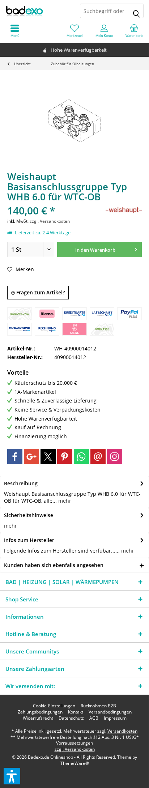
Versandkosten (122, 731)
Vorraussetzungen (74, 743)
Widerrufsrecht (38, 718)
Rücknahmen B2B (98, 706)
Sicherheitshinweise (28, 515)
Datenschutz (71, 718)
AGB (93, 718)
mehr (64, 500)
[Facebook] (14, 456)
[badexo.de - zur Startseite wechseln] (37, 11)
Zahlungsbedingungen (40, 712)
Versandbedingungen (110, 712)
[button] (12, 776)
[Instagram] (114, 456)
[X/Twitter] (48, 456)
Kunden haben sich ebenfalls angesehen (53, 565)
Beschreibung (21, 483)
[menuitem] (134, 30)
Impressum (115, 718)
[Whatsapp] (81, 456)
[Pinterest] (64, 456)
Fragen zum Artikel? (40, 292)
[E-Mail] (98, 456)
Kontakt (75, 712)
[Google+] (31, 456)
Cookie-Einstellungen (54, 706)
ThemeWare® (74, 763)
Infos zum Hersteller (29, 540)
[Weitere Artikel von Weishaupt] (124, 210)
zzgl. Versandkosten (50, 221)
